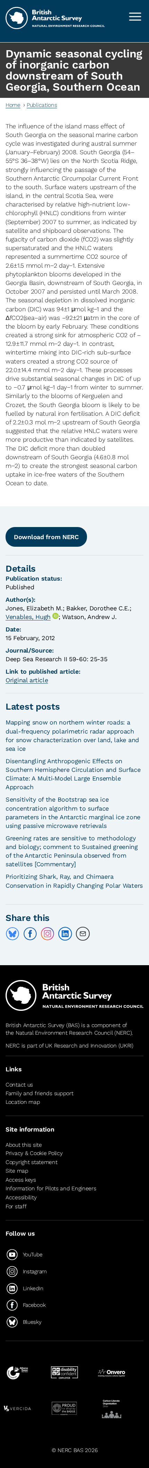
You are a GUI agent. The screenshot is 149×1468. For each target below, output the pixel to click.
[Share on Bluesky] (12, 934)
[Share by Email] (83, 934)
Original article (27, 680)
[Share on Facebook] (30, 934)
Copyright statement (32, 1162)
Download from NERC (46, 537)
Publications (42, 105)
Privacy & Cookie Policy (34, 1153)
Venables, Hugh (28, 616)
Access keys (21, 1179)
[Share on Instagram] (47, 934)
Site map (17, 1170)
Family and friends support (39, 1093)
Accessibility (21, 1197)
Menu (135, 16)
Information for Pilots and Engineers (51, 1188)
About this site (24, 1145)
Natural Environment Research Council (64, 1033)
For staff (16, 1206)
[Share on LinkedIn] (65, 934)
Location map (23, 1102)
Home (13, 105)
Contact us (19, 1084)
